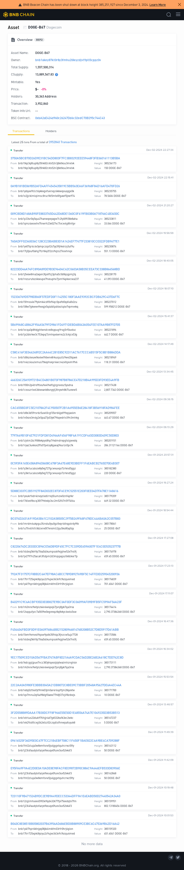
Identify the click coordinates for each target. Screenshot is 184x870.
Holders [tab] (51, 131)
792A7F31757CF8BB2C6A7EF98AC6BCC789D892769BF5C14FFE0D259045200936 (65, 574)
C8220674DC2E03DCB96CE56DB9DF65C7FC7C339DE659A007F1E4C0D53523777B (66, 546)
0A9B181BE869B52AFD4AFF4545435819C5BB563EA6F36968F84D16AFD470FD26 (65, 186)
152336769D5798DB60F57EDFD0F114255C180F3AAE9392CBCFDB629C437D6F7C (65, 296)
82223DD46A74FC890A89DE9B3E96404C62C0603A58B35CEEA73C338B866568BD (65, 269)
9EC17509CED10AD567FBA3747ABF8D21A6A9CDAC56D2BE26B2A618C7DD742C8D (67, 657)
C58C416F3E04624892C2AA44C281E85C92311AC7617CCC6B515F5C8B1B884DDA (65, 352)
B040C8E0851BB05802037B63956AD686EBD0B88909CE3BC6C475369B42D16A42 (65, 823)
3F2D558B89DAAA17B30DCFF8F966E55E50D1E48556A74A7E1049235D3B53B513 (65, 712)
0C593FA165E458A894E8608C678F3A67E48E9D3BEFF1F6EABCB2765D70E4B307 (65, 463)
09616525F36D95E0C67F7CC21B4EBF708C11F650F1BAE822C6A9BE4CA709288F (65, 740)
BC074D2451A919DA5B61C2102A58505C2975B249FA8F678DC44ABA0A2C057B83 (65, 518)
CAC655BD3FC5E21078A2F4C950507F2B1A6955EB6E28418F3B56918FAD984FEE (65, 407)
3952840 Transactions (63, 142)
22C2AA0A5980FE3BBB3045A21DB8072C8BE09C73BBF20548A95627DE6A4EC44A (66, 685)
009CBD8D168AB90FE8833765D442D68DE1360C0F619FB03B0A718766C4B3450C (65, 213)
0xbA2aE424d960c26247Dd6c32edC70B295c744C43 (70, 118)
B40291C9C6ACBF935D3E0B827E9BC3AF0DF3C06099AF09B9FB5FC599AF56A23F (66, 601)
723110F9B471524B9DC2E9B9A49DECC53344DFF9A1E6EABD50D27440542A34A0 (65, 796)
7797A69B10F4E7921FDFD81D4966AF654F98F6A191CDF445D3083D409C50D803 (65, 435)
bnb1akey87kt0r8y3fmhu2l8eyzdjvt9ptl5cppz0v (68, 60)
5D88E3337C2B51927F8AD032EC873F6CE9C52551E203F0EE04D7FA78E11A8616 (64, 490)
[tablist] (92, 131)
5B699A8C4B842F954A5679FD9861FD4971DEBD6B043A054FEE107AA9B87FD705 (65, 324)
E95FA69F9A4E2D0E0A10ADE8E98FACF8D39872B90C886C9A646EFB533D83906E (65, 768)
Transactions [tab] (21, 131)
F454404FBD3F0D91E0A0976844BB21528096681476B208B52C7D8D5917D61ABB (65, 629)
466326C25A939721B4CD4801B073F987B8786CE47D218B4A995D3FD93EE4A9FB (65, 379)
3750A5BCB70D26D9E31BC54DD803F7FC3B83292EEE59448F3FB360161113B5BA (65, 158)
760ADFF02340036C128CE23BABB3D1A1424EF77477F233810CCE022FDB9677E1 (65, 241)
